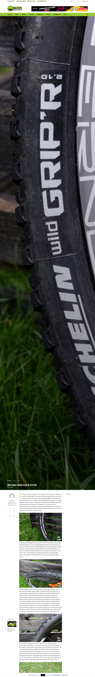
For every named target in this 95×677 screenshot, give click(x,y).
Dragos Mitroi (12, 500)
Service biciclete (31, 1)
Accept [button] (43, 675)
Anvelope (9, 480)
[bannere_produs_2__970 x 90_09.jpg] (59, 8)
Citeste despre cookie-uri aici (61, 675)
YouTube (86, 1)
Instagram (80, 1)
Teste (18, 480)
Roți (14, 480)
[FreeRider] (14, 8)
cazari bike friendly (21, 1)
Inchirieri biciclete (41, 1)
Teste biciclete (11, 1)
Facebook (73, 1)
